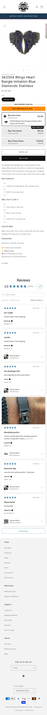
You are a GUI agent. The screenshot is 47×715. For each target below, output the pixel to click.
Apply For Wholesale (11, 596)
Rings (6, 558)
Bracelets (7, 548)
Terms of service (29, 710)
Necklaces (7, 553)
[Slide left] (18, 70)
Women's (7, 563)
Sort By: (33, 300)
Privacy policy (19, 710)
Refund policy (38, 707)
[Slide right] (28, 70)
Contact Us (8, 610)
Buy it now (23, 158)
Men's (6, 568)
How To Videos (9, 630)
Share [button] (6, 263)
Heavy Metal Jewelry (15, 707)
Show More (29, 438)
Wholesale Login (10, 591)
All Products (8, 578)
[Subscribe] (33, 667)
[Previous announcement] (4, 16)
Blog (5, 654)
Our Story (7, 644)
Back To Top (9, 251)
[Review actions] (42, 307)
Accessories (8, 573)
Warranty (7, 625)
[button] (4, 7)
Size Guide (8, 620)
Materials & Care (10, 649)
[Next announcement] (43, 16)
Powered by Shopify (26, 707)
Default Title (8, 99)
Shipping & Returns (10, 615)
